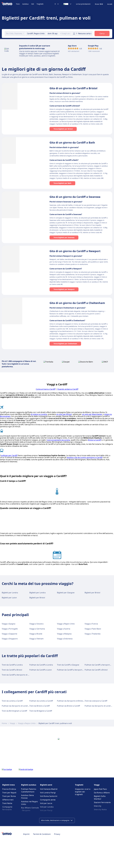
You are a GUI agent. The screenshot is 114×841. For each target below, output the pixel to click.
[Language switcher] (67, 4)
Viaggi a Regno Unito (66, 624)
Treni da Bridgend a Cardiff (40, 711)
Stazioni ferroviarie (102, 802)
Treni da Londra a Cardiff (12, 701)
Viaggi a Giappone (9, 634)
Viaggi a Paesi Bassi (93, 629)
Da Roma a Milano (102, 792)
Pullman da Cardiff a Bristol (96, 670)
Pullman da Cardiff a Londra (41, 665)
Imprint (26, 834)
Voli (32, 4)
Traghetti (40, 4)
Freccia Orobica (9, 789)
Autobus (25, 4)
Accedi (109, 4)
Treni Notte (7, 803)
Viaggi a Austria (63, 629)
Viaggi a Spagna (8, 624)
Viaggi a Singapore (10, 638)
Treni (18, 4)
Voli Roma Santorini (48, 796)
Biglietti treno (8, 785)
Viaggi (12, 723)
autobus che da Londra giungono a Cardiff (84, 457)
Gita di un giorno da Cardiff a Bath (72, 142)
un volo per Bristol (64, 414)
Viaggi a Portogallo (10, 629)
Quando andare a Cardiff (67, 389)
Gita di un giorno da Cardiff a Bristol (73, 88)
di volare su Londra (39, 414)
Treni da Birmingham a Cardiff (14, 711)
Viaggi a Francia (91, 624)
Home (4, 723)
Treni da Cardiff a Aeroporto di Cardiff (18, 675)
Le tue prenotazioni (83, 4)
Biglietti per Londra (10, 592)
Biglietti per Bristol (92, 592)
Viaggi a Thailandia (92, 634)
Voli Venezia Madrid (48, 789)
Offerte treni (7, 800)
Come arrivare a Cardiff (45, 389)
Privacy (57, 834)
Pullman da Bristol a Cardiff (68, 706)
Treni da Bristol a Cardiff (39, 706)
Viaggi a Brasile (35, 634)
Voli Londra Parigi (48, 792)
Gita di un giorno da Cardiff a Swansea (75, 197)
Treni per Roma (9, 796)
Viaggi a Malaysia (64, 634)
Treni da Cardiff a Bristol (12, 670)
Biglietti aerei (46, 785)
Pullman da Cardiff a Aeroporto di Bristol (74, 670)
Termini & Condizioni (42, 834)
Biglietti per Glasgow (65, 592)
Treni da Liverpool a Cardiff (96, 701)
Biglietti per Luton (9, 597)
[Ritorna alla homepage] (9, 4)
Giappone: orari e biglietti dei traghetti (82, 792)
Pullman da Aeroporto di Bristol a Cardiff (74, 701)
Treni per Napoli (9, 792)
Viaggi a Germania (37, 629)
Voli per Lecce (46, 803)
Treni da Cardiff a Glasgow (68, 665)
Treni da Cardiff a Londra (12, 665)
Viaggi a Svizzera (36, 624)
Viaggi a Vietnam (36, 638)
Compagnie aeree (48, 800)
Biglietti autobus (28, 785)
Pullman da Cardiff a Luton (40, 670)
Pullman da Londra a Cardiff (41, 701)
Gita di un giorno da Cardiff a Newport (75, 251)
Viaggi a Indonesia (64, 638)
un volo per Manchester (92, 414)
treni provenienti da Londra (58, 440)
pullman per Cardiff (9, 455)
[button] (53, 33)
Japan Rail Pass (100, 789)
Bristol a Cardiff (94, 440)
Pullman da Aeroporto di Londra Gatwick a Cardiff (23, 706)
